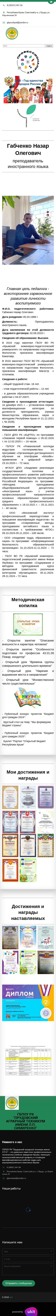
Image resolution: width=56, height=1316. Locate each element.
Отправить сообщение (18, 1283)
